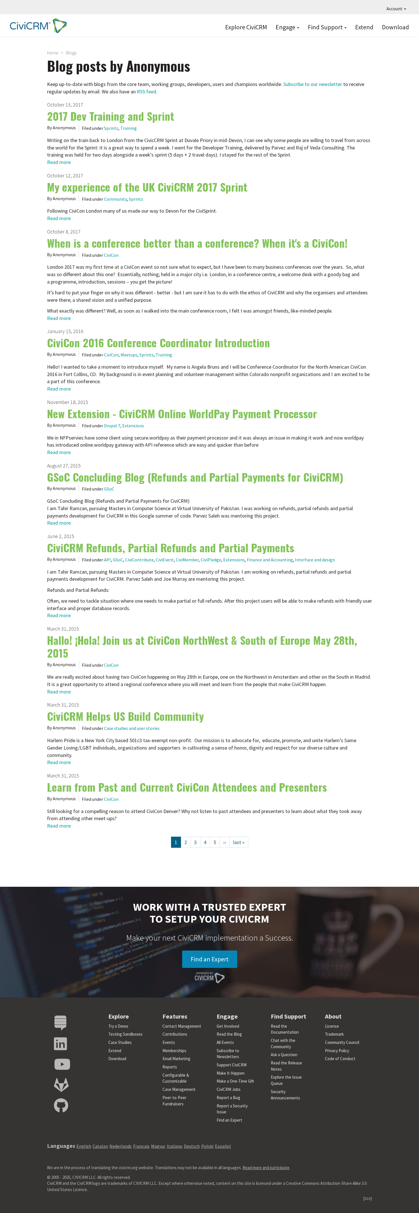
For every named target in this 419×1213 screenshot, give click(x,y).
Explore (118, 1016)
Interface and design (315, 560)
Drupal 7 (112, 425)
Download (395, 27)
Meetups (129, 355)
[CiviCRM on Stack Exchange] (60, 1023)
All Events (225, 1042)
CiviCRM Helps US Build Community (125, 716)
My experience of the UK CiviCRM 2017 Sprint (147, 187)
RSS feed (146, 91)
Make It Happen (231, 1073)
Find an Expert (210, 959)
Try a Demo (118, 1026)
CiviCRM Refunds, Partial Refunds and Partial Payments (170, 547)
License (332, 1026)
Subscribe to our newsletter (312, 84)
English (83, 1146)
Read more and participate (266, 1167)
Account (395, 8)
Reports (169, 1067)
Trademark (334, 1034)
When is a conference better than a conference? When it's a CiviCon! (197, 243)
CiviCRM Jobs (229, 1089)
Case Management (179, 1089)
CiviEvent (165, 560)
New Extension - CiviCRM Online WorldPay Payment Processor (182, 413)
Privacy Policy (337, 1050)
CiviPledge (211, 560)
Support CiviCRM (232, 1065)
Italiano (174, 1146)
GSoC (109, 489)
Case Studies (120, 1042)
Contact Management (181, 1026)
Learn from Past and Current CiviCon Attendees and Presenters (187, 787)
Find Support (326, 27)
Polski (207, 1146)
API (107, 560)
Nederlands (120, 1146)
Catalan (100, 1146)
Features (174, 1016)
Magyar (158, 1146)
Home (52, 53)
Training (128, 128)
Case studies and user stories (132, 728)
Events (168, 1042)
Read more (59, 162)
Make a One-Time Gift (235, 1081)
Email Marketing (176, 1058)
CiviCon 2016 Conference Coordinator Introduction (158, 342)
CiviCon (111, 255)
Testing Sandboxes (125, 1034)
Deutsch (192, 1146)
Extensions (133, 425)
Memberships (174, 1050)
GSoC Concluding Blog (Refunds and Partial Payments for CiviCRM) (195, 477)
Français (141, 1146)
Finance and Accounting (270, 560)
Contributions (174, 1034)
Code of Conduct (340, 1058)
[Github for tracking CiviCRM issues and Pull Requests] (61, 1106)
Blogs (71, 53)
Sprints (111, 128)
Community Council (342, 1042)
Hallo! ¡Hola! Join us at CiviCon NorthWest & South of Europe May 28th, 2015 (202, 646)
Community (115, 199)
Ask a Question (284, 1054)
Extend (364, 27)
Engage (286, 27)
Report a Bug (228, 1097)
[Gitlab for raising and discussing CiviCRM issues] (61, 1085)
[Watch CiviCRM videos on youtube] (62, 1065)
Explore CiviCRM (246, 27)
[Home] (37, 25)
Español (223, 1146)
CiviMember (187, 560)
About (333, 1016)
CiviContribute (139, 560)
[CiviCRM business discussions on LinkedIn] (60, 1044)
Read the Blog (229, 1034)
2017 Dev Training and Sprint (110, 116)
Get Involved (228, 1026)
